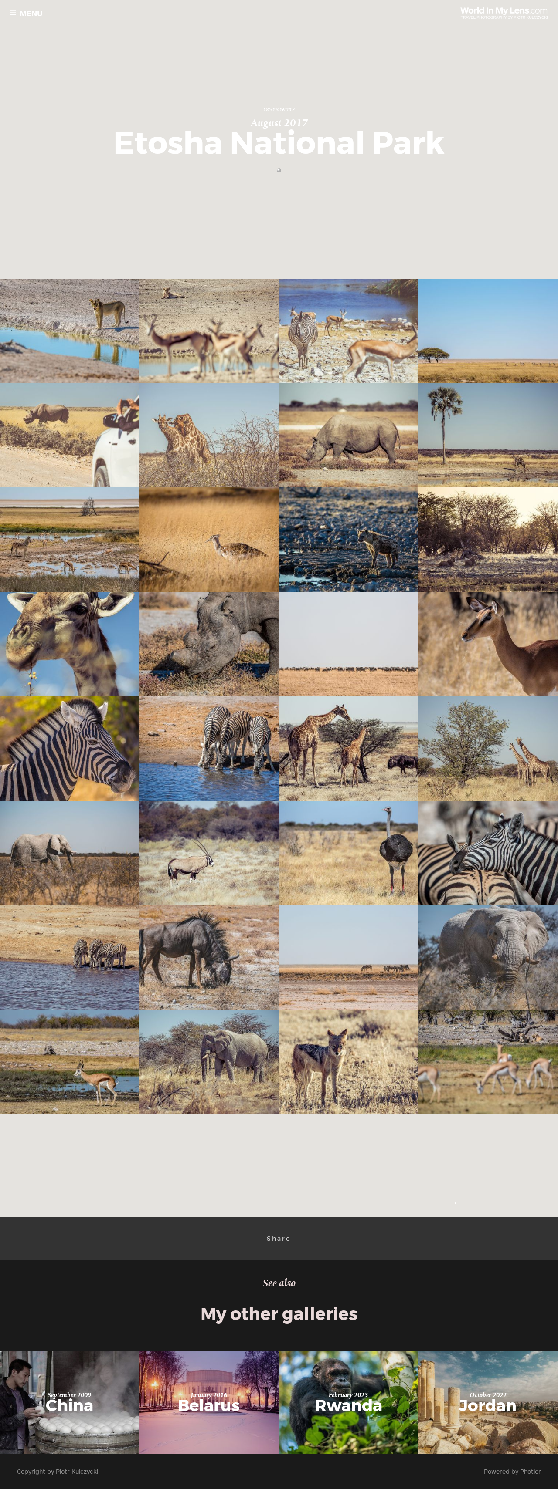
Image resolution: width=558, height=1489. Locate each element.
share (279, 1239)
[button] (455, 1203)
